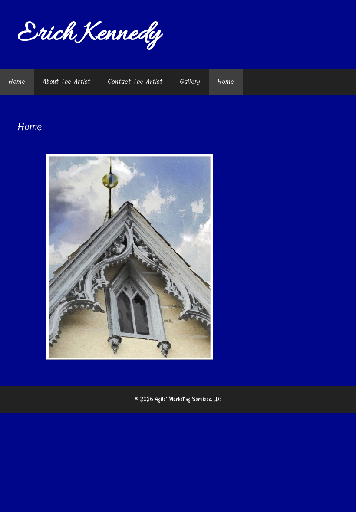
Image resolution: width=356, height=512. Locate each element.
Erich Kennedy (89, 34)
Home (17, 81)
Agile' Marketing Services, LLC (188, 399)
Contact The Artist (135, 81)
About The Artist (66, 81)
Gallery (190, 81)
